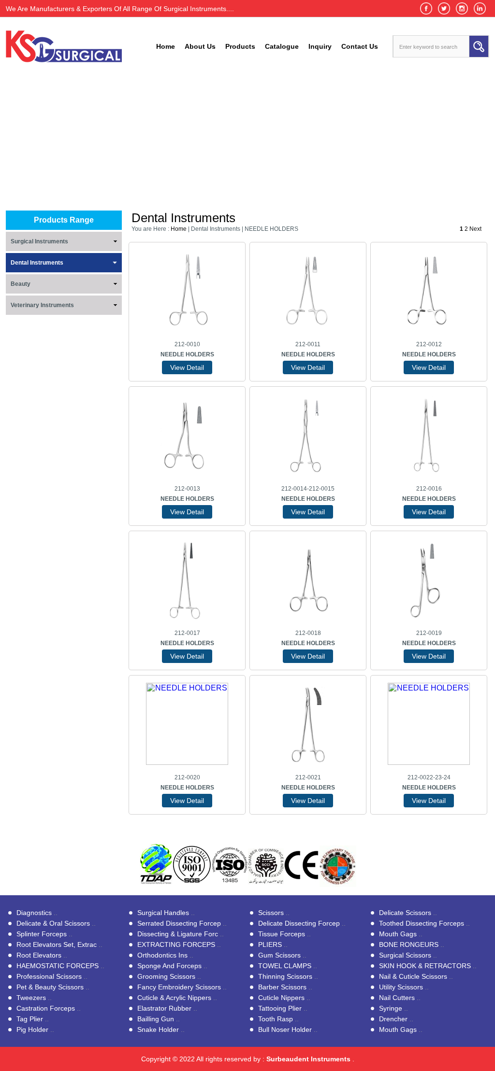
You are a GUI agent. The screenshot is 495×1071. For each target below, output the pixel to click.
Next (476, 228)
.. (37, 912)
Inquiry (320, 46)
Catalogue (282, 46)
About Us (200, 46)
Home (165, 46)
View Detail (187, 367)
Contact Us (359, 46)
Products (240, 46)
